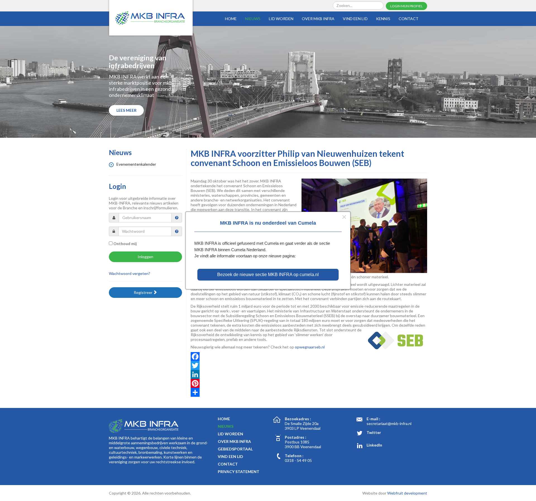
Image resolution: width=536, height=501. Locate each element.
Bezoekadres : (298, 418)
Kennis (383, 18)
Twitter (374, 432)
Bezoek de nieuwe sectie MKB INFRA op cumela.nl (268, 274)
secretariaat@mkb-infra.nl (389, 423)
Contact (408, 18)
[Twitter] (309, 365)
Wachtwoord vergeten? (129, 273)
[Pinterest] (309, 383)
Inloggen (145, 256)
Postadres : (295, 437)
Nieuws (252, 18)
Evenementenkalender (136, 164)
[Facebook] (309, 356)
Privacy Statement (238, 471)
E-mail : (373, 418)
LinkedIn (374, 445)
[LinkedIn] (309, 374)
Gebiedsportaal (235, 449)
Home (231, 18)
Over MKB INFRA (318, 18)
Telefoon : (294, 455)
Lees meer (126, 110)
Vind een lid (355, 18)
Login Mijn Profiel (406, 6)
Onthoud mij (125, 243)
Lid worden (281, 18)
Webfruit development (407, 493)
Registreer (143, 292)
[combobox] (358, 5)
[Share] (309, 392)
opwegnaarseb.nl (310, 347)
